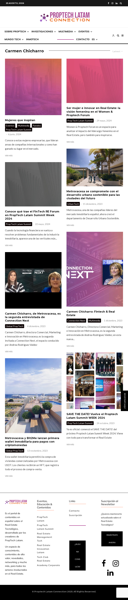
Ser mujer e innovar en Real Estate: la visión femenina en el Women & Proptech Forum (93, 111)
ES (93, 39)
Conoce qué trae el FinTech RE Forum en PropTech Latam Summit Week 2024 (32, 215)
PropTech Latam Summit (18, 129)
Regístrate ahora (112, 539)
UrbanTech (73, 203)
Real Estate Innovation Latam (43, 549)
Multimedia (65, 31)
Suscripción (49, 39)
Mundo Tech (12, 39)
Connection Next (76, 320)
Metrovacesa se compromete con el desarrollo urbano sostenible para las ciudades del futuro (93, 195)
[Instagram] (112, 3)
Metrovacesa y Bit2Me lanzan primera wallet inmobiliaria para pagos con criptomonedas (32, 442)
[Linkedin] (116, 3)
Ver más (8, 155)
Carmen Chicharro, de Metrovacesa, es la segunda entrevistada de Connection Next (33, 317)
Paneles (37, 125)
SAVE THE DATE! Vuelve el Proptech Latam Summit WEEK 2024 (92, 416)
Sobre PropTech (15, 31)
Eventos (83, 31)
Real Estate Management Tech (44, 537)
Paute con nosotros (75, 522)
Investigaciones (42, 31)
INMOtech (32, 39)
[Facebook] (108, 3)
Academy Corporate (48, 565)
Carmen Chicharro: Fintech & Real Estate (90, 313)
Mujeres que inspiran (20, 120)
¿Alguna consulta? (77, 555)
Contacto (83, 39)
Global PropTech (14, 326)
